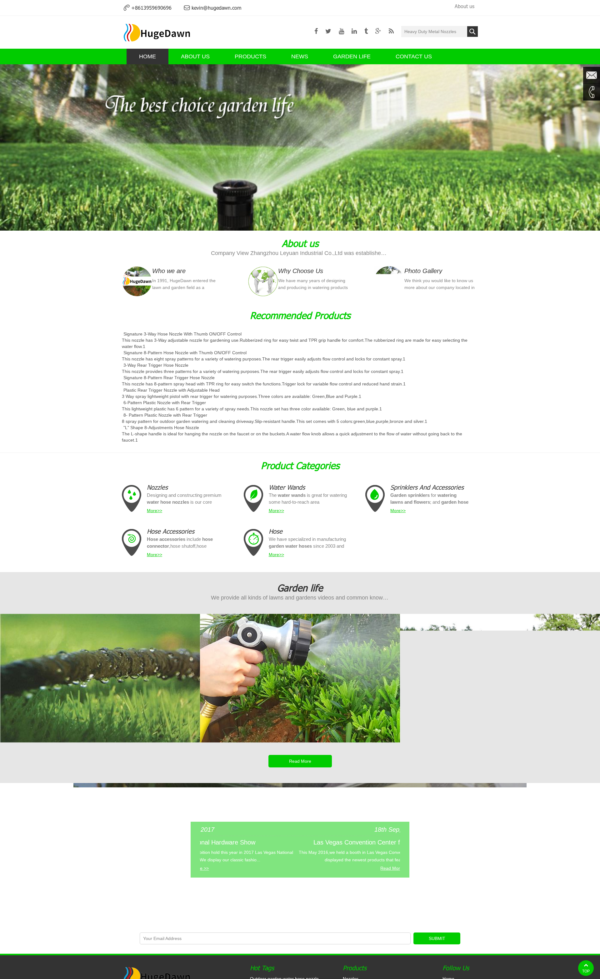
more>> (154, 510)
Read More (300, 761)
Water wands (287, 487)
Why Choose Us (300, 271)
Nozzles (157, 487)
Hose (275, 531)
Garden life (352, 56)
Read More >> (270, 868)
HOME (147, 56)
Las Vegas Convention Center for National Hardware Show (270, 842)
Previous (11, 147)
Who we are (169, 271)
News (299, 56)
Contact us (414, 56)
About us (464, 6)
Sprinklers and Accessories (427, 487)
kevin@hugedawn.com (216, 8)
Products (250, 56)
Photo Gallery (423, 271)
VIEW (100, 716)
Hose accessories (170, 531)
